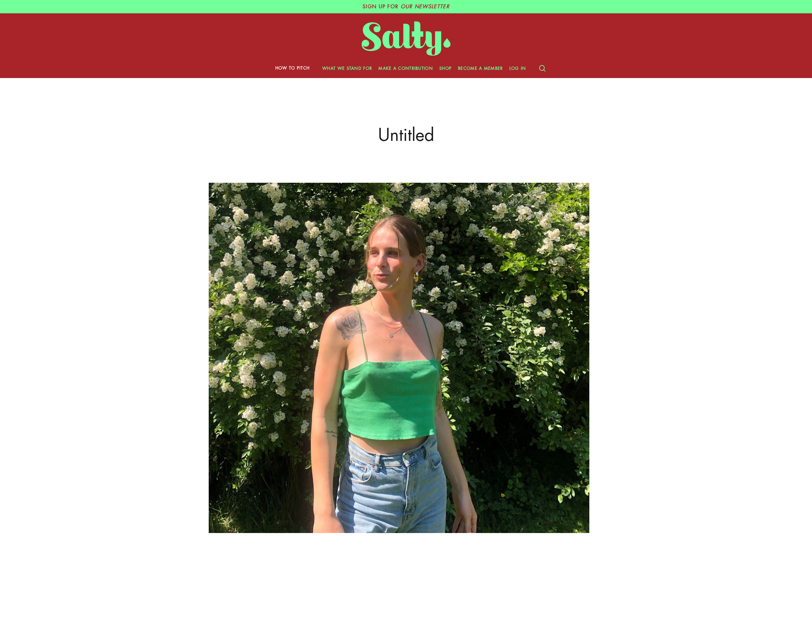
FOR (406, 6)
